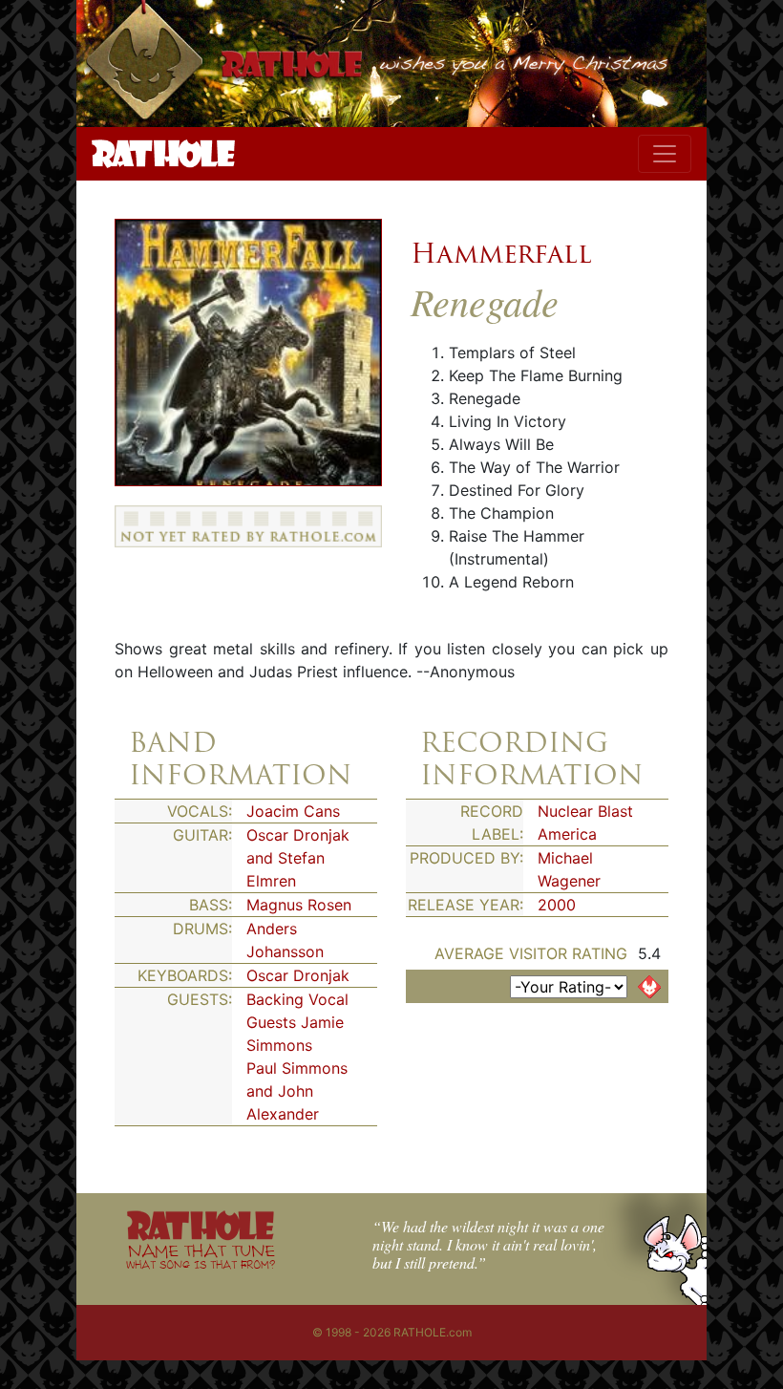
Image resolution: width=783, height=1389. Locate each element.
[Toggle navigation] (664, 154)
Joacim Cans (293, 811)
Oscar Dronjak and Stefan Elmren (297, 857)
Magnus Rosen (298, 904)
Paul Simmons (297, 1068)
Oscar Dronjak (297, 975)
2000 (557, 904)
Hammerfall (501, 253)
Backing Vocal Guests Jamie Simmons (297, 1022)
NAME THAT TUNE (200, 1255)
